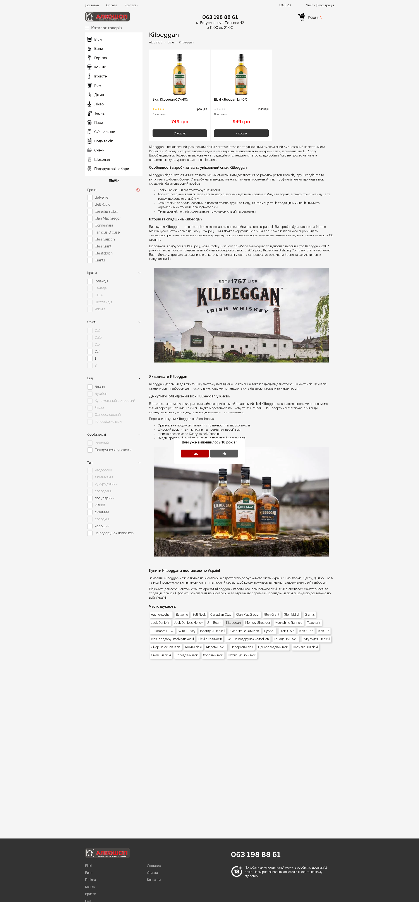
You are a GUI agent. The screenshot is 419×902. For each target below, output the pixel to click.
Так (195, 453)
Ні (224, 453)
